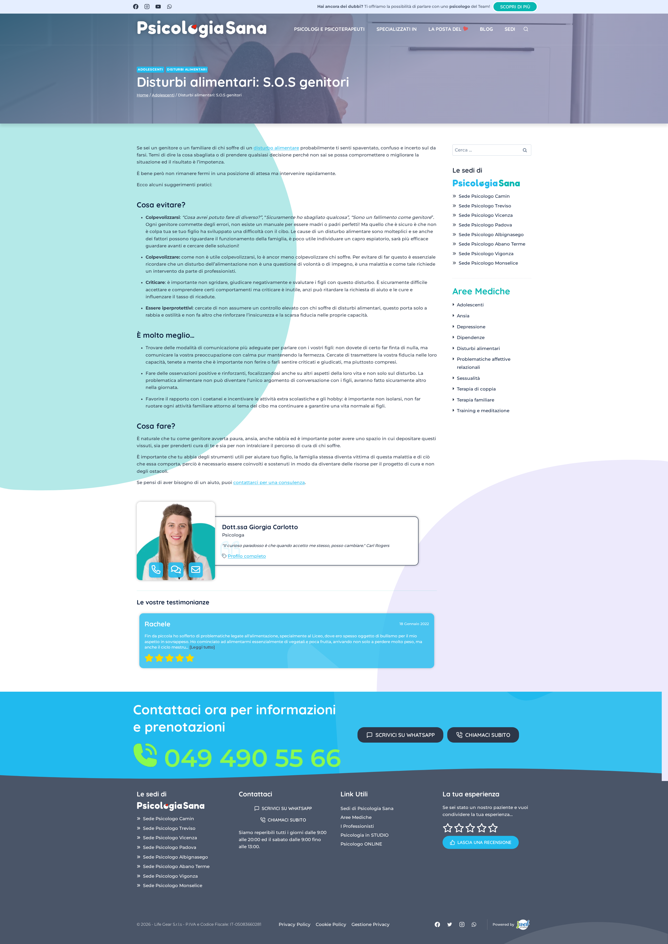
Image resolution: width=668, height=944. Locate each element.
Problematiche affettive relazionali (483, 363)
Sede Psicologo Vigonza (486, 253)
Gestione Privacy (370, 924)
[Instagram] (147, 6)
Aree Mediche (356, 817)
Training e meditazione (483, 410)
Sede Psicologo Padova (485, 225)
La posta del (445, 29)
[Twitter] (449, 924)
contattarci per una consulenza (269, 482)
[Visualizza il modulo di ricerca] (526, 29)
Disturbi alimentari (187, 69)
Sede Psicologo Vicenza (486, 215)
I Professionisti (357, 826)
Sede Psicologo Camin (484, 196)
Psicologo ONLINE (361, 844)
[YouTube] (158, 6)
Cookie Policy (331, 924)
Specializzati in (397, 29)
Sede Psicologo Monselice (488, 263)
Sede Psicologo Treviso (485, 205)
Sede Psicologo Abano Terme (492, 244)
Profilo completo (247, 556)
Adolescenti (150, 69)
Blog (486, 29)
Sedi (510, 29)
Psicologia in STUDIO (365, 835)
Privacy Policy (295, 924)
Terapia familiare (475, 400)
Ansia (463, 315)
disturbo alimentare (276, 147)
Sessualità (468, 378)
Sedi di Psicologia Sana (367, 808)
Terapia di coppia (476, 389)
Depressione (471, 326)
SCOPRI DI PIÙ (515, 6)
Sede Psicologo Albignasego (491, 234)
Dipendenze (471, 337)
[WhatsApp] (169, 6)
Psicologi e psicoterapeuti (329, 29)
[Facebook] (135, 6)
